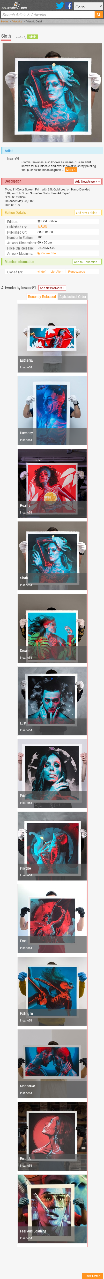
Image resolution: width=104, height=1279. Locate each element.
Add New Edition (88, 212)
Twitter (60, 5)
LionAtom (57, 271)
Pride (24, 795)
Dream (25, 650)
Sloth (24, 578)
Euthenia (26, 360)
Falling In (26, 1013)
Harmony (26, 432)
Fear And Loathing (33, 1231)
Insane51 (26, 367)
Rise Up (25, 1158)
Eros (23, 940)
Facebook (68, 5)
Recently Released (42, 296)
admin (33, 37)
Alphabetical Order (72, 296)
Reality (25, 505)
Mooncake (27, 1086)
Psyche (25, 868)
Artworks (17, 21)
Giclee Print (49, 253)
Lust (23, 723)
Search (99, 14)
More (70, 169)
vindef (41, 271)
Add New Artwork (87, 181)
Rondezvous (76, 271)
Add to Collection (87, 261)
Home (4, 21)
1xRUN (42, 226)
